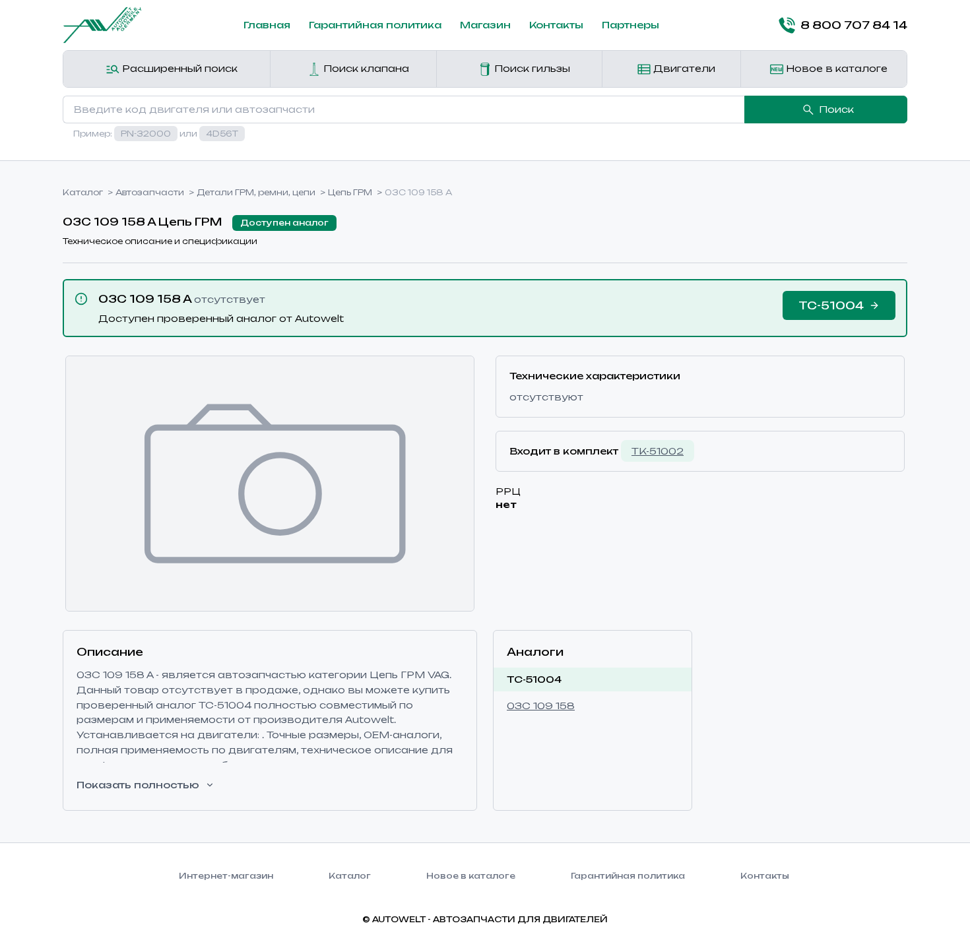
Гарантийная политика (375, 24)
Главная (266, 24)
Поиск (836, 109)
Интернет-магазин (226, 876)
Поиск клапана (365, 68)
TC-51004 (534, 679)
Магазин (485, 24)
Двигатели (683, 68)
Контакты (556, 24)
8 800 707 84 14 (853, 25)
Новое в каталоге (835, 68)
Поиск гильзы (531, 68)
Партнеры (630, 24)
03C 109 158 (541, 705)
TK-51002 (657, 451)
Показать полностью (138, 784)
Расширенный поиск (178, 68)
